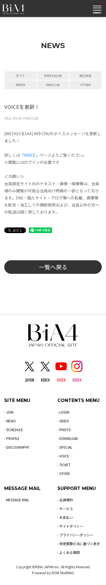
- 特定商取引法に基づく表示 (78, 543)
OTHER (85, 84)
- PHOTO (64, 429)
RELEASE (85, 75)
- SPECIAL (64, 447)
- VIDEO (63, 420)
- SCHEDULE (13, 429)
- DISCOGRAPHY (16, 447)
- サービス (65, 508)
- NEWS (10, 420)
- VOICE (63, 455)
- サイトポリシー (70, 526)
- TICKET (63, 464)
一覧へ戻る (53, 267)
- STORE (63, 473)
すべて (20, 75)
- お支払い (65, 517)
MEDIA (20, 84)
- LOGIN (63, 412)
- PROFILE (12, 438)
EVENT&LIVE (53, 75)
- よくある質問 (68, 552)
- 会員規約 (65, 499)
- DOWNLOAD (67, 438)
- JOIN (9, 412)
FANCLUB (53, 84)
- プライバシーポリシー (75, 534)
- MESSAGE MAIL (16, 499)
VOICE (29, 155)
